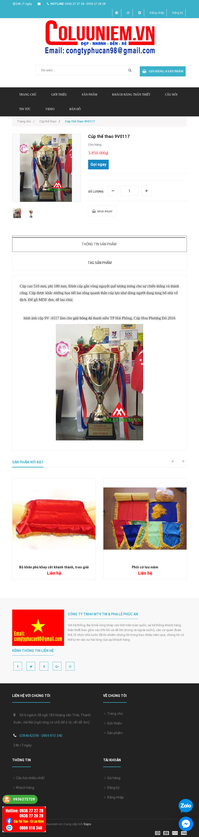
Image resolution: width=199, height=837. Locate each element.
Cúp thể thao (47, 121)
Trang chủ (27, 94)
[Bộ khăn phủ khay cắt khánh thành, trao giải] (54, 519)
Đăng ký (177, 13)
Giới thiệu (59, 94)
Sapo (87, 824)
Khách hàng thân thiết (131, 94)
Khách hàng (24, 788)
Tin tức (25, 109)
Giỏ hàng (113, 778)
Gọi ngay (98, 164)
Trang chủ (114, 714)
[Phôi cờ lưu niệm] (145, 519)
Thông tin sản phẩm (99, 244)
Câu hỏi (171, 94)
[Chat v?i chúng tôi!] (186, 824)
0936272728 (24, 799)
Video (50, 109)
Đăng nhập (157, 13)
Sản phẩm (89, 94)
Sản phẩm (114, 733)
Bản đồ (75, 109)
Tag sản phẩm (100, 263)
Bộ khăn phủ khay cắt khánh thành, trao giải (54, 567)
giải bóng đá (82, 318)
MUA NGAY (104, 211)
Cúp (32, 293)
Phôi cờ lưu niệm (145, 567)
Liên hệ (21, 797)
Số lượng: (96, 191)
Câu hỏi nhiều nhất (30, 778)
